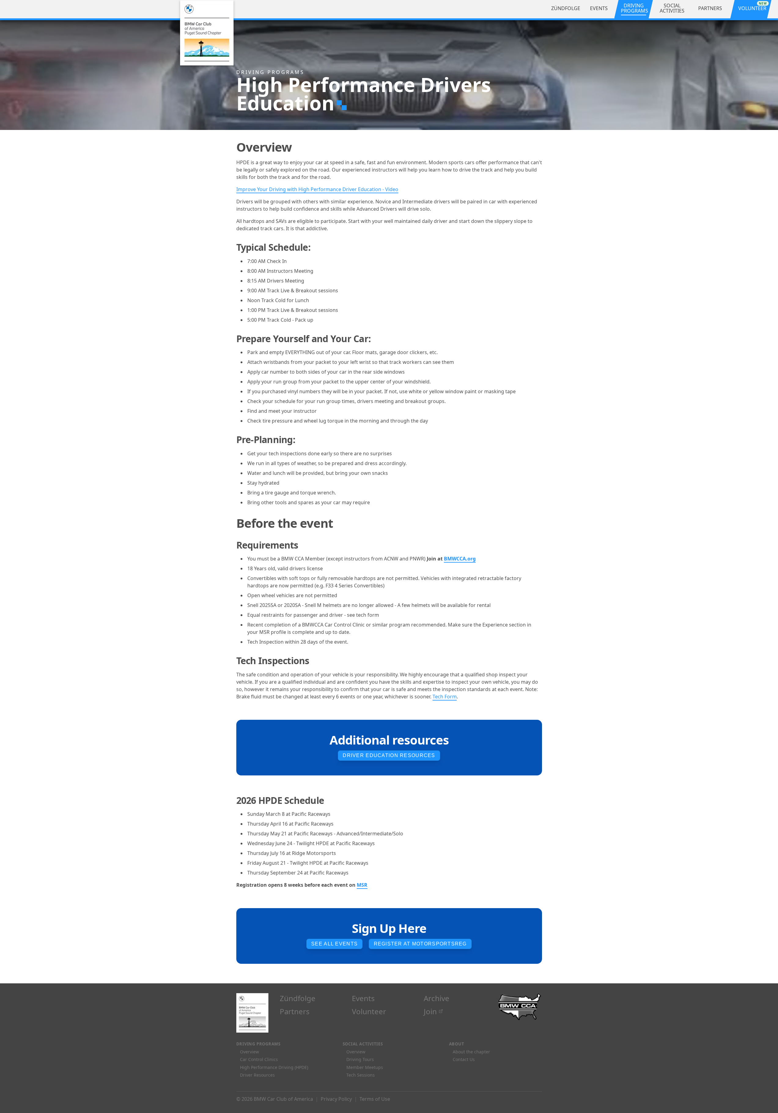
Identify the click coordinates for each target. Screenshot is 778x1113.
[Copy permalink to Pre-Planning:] (302, 439)
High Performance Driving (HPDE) (274, 1067)
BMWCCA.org (460, 558)
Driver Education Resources (389, 755)
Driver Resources (257, 1075)
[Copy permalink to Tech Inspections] (316, 660)
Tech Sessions (360, 1075)
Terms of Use (375, 1099)
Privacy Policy (336, 1099)
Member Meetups (364, 1067)
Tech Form (445, 696)
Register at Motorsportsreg (420, 943)
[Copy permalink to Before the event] (341, 523)
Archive (436, 998)
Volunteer (369, 1011)
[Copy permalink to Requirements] (305, 545)
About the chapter (471, 1052)
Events (363, 998)
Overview (249, 1052)
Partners (295, 1011)
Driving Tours (360, 1059)
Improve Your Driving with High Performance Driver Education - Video (317, 189)
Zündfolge (297, 998)
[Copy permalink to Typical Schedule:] (317, 247)
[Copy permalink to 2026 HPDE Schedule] (331, 800)
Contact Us (464, 1059)
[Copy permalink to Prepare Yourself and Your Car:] (377, 338)
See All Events (334, 943)
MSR (362, 885)
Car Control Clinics (259, 1059)
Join (430, 1011)
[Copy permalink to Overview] (300, 147)
